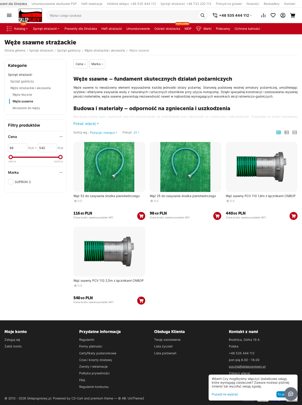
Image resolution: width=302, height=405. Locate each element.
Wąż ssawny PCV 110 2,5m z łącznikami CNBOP (108, 280)
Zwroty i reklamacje (93, 366)
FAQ (82, 380)
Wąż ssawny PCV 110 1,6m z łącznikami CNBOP (261, 196)
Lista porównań (165, 353)
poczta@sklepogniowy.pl (247, 366)
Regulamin (86, 339)
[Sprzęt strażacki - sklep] (30, 15)
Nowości (253, 4)
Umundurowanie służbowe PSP (54, 4)
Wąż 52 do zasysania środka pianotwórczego (106, 196)
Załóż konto (13, 346)
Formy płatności (90, 346)
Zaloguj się (12, 339)
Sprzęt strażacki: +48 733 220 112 (186, 4)
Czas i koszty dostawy (95, 360)
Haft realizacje (91, 4)
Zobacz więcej (239, 373)
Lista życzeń (163, 346)
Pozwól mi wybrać (225, 394)
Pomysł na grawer (229, 4)
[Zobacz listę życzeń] (273, 15)
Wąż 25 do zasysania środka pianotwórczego (183, 196)
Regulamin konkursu (94, 387)
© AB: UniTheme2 (131, 398)
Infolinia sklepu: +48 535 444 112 (131, 4)
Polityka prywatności (94, 373)
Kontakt (289, 4)
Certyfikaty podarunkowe (97, 353)
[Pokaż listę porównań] (263, 15)
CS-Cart (77, 398)
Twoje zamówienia (167, 339)
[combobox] (127, 15)
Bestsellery (272, 4)
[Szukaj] (203, 15)
